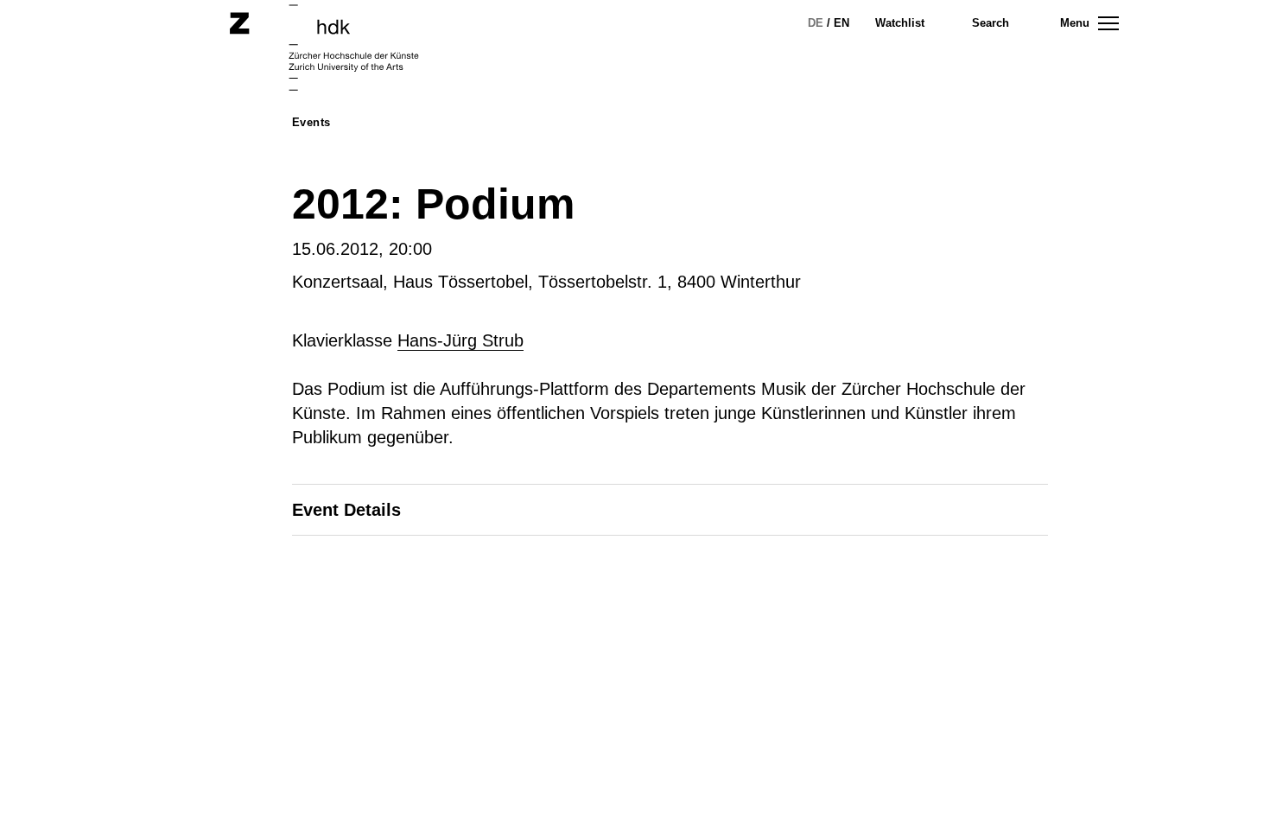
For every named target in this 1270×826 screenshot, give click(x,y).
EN (841, 22)
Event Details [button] (346, 509)
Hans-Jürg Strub (460, 340)
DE (815, 22)
